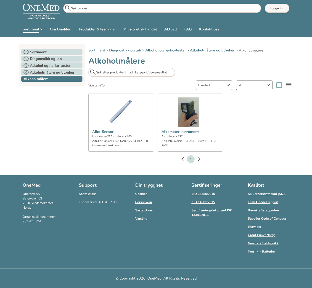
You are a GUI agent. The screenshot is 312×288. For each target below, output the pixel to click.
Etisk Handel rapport (263, 202)
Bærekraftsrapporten (263, 210)
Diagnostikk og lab (125, 50)
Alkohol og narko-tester (165, 50)
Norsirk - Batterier (261, 251)
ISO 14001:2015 (203, 202)
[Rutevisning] (279, 85)
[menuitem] (32, 30)
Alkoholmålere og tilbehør (212, 50)
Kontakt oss (87, 194)
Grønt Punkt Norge (261, 235)
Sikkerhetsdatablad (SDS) (267, 194)
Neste (197, 160)
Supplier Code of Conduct (267, 218)
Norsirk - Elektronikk (263, 243)
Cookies (141, 194)
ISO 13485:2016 (203, 194)
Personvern (143, 202)
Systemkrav (144, 210)
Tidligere (185, 160)
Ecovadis (254, 227)
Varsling (141, 218)
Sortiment (96, 50)
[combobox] (214, 85)
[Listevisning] (288, 85)
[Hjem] (41, 12)
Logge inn (277, 8)
